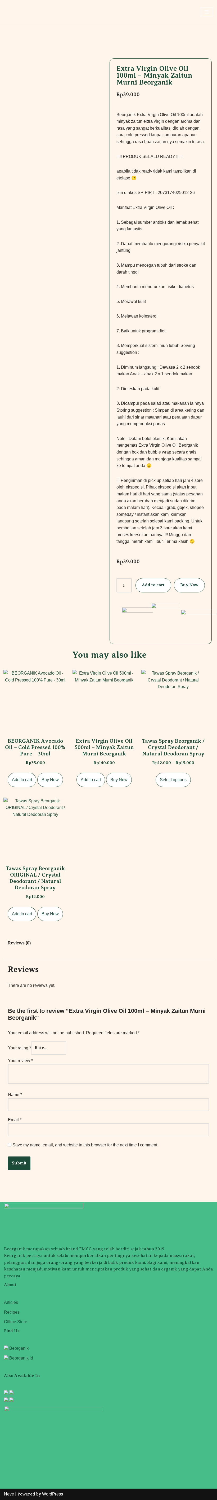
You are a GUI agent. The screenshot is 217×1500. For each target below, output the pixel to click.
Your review (20, 1060)
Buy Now (189, 585)
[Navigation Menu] (207, 11)
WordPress (52, 1494)
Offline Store (15, 1321)
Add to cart (153, 585)
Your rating (19, 1048)
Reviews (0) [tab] (19, 943)
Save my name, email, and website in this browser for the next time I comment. (85, 1145)
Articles (11, 1302)
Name (15, 1094)
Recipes (12, 1312)
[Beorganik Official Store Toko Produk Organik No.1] (20, 12)
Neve (9, 1494)
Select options (173, 779)
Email (14, 1120)
